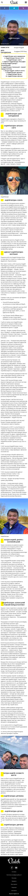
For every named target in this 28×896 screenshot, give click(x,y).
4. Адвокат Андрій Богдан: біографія (14, 62)
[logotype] (14, 2)
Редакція (14, 887)
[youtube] (16, 867)
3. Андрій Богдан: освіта (14, 60)
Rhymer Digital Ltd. (14, 893)
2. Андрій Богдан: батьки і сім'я (14, 58)
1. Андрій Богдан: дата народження (14, 56)
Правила (14, 881)
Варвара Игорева (5, 43)
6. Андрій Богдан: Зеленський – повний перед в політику (13, 68)
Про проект (14, 884)
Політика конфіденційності (14, 875)
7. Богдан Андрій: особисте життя (14, 71)
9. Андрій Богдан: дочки (14, 74)
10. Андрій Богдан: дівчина (14, 76)
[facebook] (11, 867)
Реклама (14, 878)
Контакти (14, 890)
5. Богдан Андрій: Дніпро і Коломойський (9, 64)
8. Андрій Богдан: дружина (14, 72)
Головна (14, 871)
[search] (2, 2)
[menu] (26, 2)
